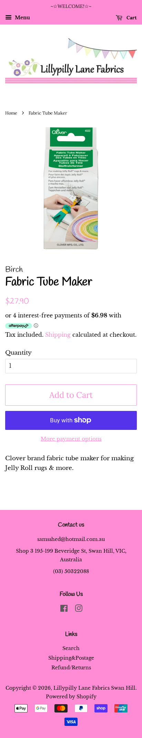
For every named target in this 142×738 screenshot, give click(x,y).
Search (71, 648)
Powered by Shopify (71, 696)
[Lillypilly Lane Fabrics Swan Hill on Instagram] (78, 610)
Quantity (18, 352)
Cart (131, 17)
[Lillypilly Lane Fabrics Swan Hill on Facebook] (64, 610)
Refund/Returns (71, 668)
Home (11, 113)
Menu (21, 17)
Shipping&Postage (71, 658)
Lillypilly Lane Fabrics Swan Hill (94, 688)
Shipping (58, 334)
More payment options (71, 438)
